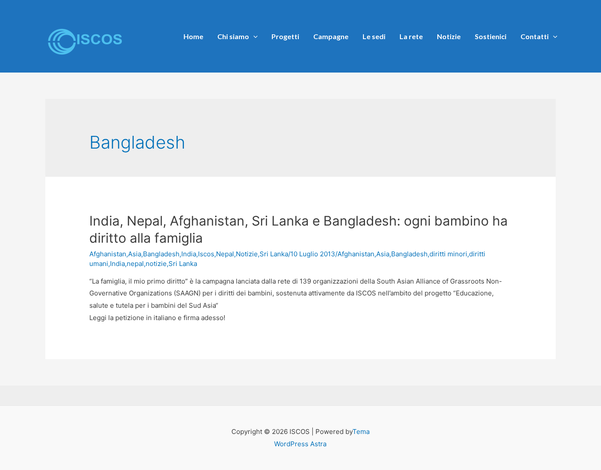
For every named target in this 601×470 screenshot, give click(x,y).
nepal (135, 263)
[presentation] (253, 36)
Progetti (285, 36)
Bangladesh (161, 254)
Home (193, 36)
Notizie (449, 36)
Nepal (225, 254)
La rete (411, 36)
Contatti (534, 36)
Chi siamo (233, 36)
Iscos (206, 254)
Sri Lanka (274, 254)
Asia (134, 254)
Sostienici (490, 36)
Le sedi (374, 36)
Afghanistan (107, 254)
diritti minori (448, 254)
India (188, 254)
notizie (156, 263)
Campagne (330, 36)
